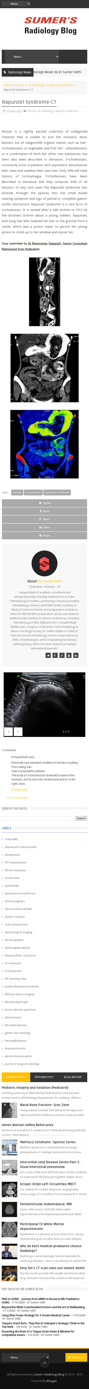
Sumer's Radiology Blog (49, 1374)
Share (45, 511)
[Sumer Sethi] (48, 655)
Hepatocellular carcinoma (20, 955)
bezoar (19, 85)
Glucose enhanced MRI (18, 909)
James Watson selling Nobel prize (27, 1125)
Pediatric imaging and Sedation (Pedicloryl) (35, 1088)
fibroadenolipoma (16, 1025)
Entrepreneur (12, 854)
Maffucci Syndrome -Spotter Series (48, 1142)
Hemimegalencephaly (17, 947)
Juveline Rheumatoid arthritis (22, 986)
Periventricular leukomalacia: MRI (46, 1204)
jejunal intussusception (18, 1056)
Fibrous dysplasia (15, 870)
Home (7, 85)
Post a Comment (17, 797)
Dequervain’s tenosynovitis (21, 847)
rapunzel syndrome (61, 85)
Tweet (46, 503)
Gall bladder (12, 885)
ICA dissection (13, 971)
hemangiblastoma (16, 1040)
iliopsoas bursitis (15, 1048)
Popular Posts (16, 1077)
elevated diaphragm (16, 1002)
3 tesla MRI (11, 839)
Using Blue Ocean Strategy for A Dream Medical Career (36, 1315)
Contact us (78, 1357)
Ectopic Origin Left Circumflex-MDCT (48, 1184)
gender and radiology (17, 1033)
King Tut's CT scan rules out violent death (52, 1268)
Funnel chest (12, 878)
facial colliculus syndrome (20, 1009)
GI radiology (36, 85)
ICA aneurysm (13, 963)
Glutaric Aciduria (15, 916)
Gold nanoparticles (16, 924)
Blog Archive (73, 1077)
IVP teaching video (16, 978)
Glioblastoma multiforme (20, 893)
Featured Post (44, 1077)
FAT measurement (15, 862)
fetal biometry (13, 1017)
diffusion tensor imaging (19, 994)
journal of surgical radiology (22, 1064)
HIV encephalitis (14, 940)
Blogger (52, 1381)
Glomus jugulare (15, 901)
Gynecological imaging (18, 932)
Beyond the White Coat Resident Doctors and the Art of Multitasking (43, 1307)
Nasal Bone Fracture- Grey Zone (44, 1105)
